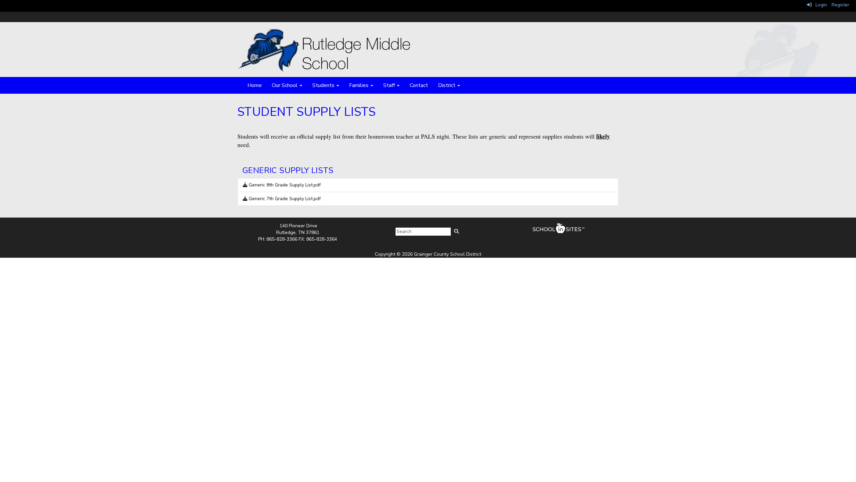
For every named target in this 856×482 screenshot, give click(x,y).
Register (840, 5)
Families (359, 85)
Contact (419, 85)
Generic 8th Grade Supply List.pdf (284, 185)
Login (819, 5)
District (447, 85)
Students (324, 85)
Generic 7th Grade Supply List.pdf (284, 198)
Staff (389, 85)
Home (254, 85)
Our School (285, 85)
